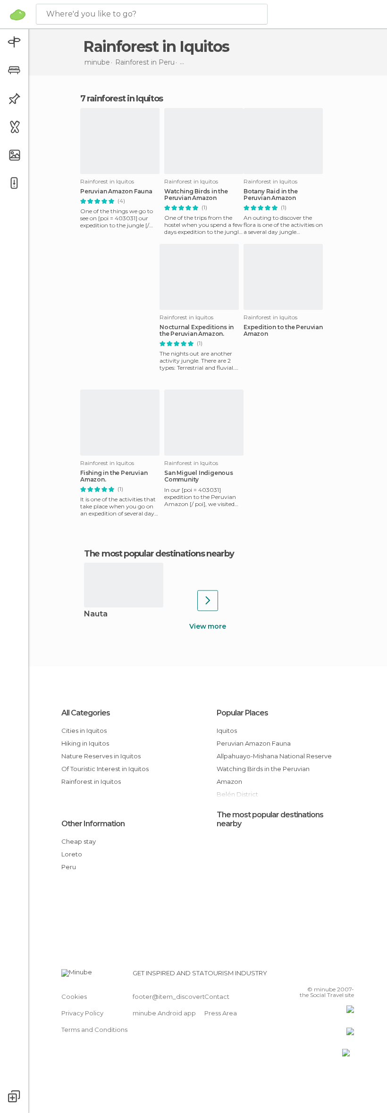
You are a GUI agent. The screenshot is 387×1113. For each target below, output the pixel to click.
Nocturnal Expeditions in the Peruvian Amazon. (197, 330)
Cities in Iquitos (84, 730)
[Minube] (17, 14)
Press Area (220, 1013)
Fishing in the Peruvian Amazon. (113, 476)
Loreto (71, 854)
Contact (216, 996)
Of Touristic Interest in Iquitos (105, 768)
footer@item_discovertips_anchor (185, 996)
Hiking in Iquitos (85, 743)
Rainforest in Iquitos (91, 781)
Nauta (96, 614)
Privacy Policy (82, 1013)
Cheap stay (78, 841)
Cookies (74, 996)
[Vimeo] (335, 976)
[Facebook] (311, 976)
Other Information (93, 823)
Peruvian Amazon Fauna (116, 191)
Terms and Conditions (94, 1029)
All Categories (85, 712)
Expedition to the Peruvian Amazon (283, 330)
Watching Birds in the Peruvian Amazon (196, 194)
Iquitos (227, 730)
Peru (68, 867)
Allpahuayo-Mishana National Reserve (274, 756)
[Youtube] (348, 976)
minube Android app (164, 1013)
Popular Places (242, 712)
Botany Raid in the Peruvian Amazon (270, 194)
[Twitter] (323, 976)
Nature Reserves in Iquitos (101, 756)
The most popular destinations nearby (159, 553)
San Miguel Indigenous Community (198, 476)
